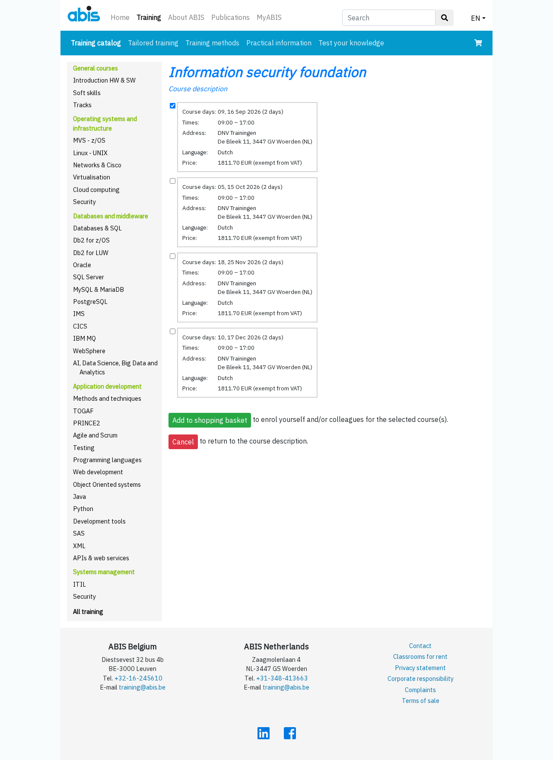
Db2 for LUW (90, 253)
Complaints (420, 690)
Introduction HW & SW (104, 80)
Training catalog (97, 42)
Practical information (278, 42)
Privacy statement (420, 668)
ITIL (79, 584)
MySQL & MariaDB (98, 289)
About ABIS (186, 17)
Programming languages (107, 460)
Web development (98, 472)
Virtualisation (91, 177)
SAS (79, 533)
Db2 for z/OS (91, 240)
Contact (420, 646)
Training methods (212, 42)
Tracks (82, 105)
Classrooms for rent (420, 656)
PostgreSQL (90, 301)
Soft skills (87, 93)
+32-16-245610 (138, 678)
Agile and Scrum (95, 435)
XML (79, 546)
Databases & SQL (97, 228)
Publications (230, 17)
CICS (80, 326)
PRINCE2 (86, 423)
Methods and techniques (107, 398)
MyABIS (269, 17)
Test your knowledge (351, 42)
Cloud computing (96, 189)
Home (120, 17)
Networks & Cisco (97, 165)
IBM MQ (84, 338)
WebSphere (89, 351)
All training (88, 611)
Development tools (99, 521)
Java (79, 496)
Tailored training (153, 42)
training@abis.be (142, 687)
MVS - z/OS (89, 140)
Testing (84, 448)
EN (475, 18)
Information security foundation (267, 72)
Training (151, 17)
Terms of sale (420, 700)
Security (84, 202)
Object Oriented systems (107, 484)
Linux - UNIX (90, 153)
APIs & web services (101, 558)
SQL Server (88, 277)
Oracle (82, 265)
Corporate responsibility (421, 678)
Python (83, 509)
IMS (79, 314)
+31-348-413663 (282, 678)
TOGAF (83, 411)
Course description (197, 88)
